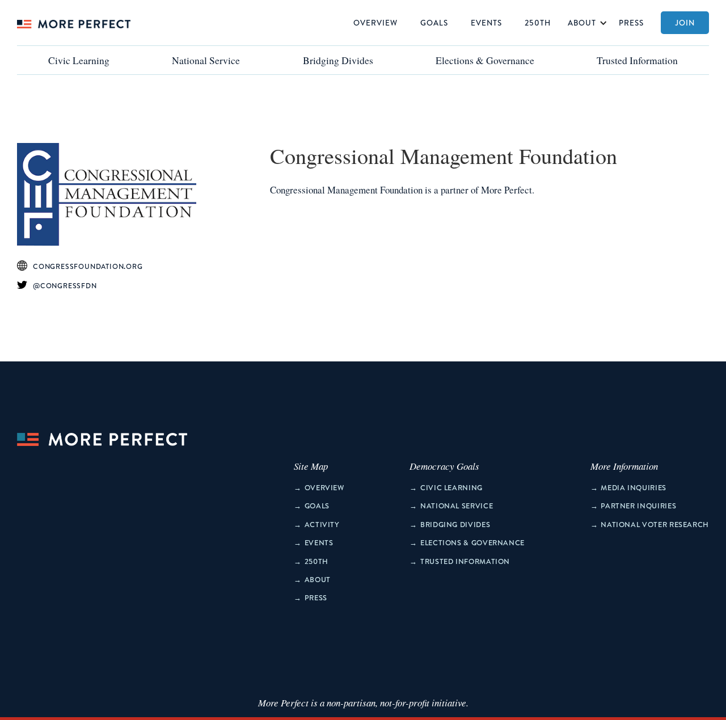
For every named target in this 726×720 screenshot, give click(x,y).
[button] (584, 22)
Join (685, 22)
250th (538, 22)
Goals (434, 22)
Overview (375, 22)
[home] (73, 22)
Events (486, 22)
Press (631, 22)
